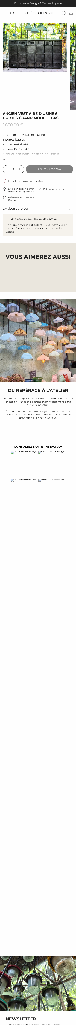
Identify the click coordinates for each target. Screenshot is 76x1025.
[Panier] (71, 13)
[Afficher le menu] (4, 13)
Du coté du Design (26, 3)
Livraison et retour (15, 208)
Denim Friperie (52, 3)
